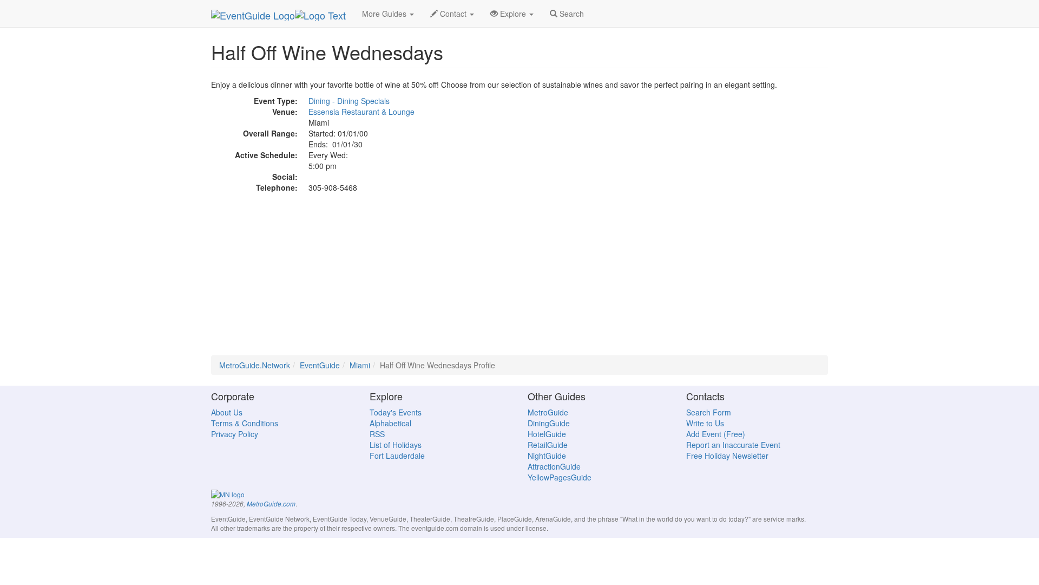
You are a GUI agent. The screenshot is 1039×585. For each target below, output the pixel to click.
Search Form (708, 412)
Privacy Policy (234, 433)
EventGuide (320, 365)
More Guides (385, 13)
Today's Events (396, 412)
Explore (513, 13)
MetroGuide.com (271, 503)
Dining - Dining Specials (349, 100)
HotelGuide (547, 433)
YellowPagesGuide (559, 477)
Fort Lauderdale (397, 455)
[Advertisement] (519, 279)
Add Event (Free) (715, 433)
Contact (453, 13)
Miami (360, 365)
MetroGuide (548, 412)
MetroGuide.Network (254, 365)
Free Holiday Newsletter (727, 455)
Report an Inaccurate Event (733, 444)
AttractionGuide (554, 466)
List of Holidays (396, 444)
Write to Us (705, 423)
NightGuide (547, 455)
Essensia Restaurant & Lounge (361, 111)
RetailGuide (548, 444)
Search (570, 13)
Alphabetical (390, 423)
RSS (377, 433)
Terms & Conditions (244, 423)
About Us (226, 412)
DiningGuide (549, 423)
